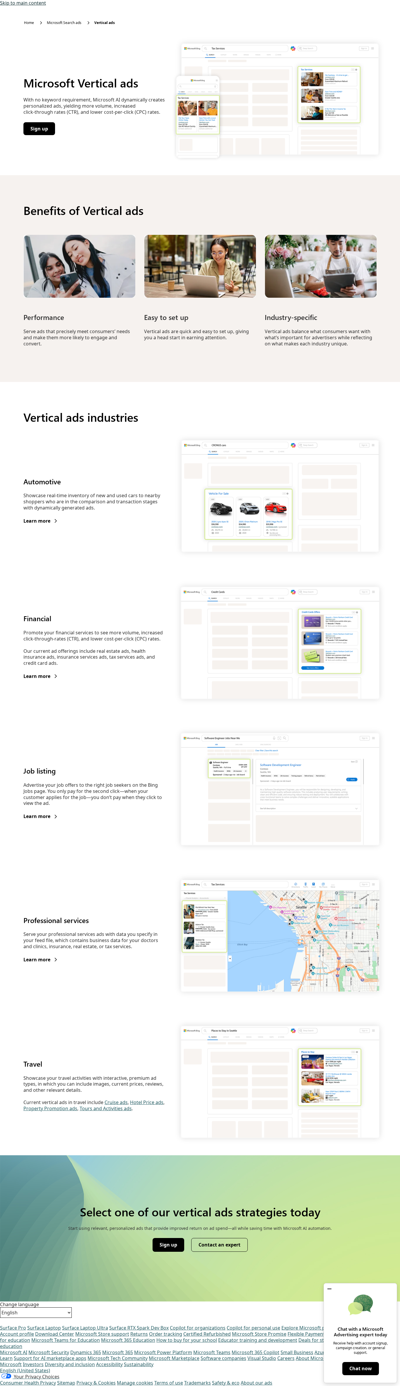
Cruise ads (116, 1102)
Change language (19, 1304)
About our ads (256, 1383)
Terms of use (168, 1383)
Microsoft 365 (117, 1352)
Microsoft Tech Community (118, 1358)
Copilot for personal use (253, 1328)
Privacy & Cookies (96, 1383)
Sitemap (66, 1383)
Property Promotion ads (50, 1108)
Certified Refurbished (207, 1334)
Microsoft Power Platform (163, 1352)
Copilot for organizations (197, 1328)
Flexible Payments (307, 1334)
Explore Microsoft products (311, 1328)
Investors (33, 1364)
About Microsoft (314, 1358)
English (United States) (25, 1370)
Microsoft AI (13, 1352)
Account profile (17, 1334)
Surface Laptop (44, 1328)
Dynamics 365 (85, 1352)
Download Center (54, 1334)
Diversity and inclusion (70, 1364)
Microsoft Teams (211, 1352)
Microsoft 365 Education (128, 1340)
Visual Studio (261, 1358)
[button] (329, 1289)
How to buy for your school (186, 1340)
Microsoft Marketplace (174, 1358)
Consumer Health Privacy (28, 1383)
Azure (320, 1352)
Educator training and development (257, 1340)
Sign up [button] (42, 130)
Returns (139, 1334)
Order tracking (165, 1334)
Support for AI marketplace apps (50, 1358)
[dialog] (360, 1333)
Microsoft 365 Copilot (255, 1352)
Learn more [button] (40, 521)
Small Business (297, 1352)
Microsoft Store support (102, 1334)
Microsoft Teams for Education (65, 1340)
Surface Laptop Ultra (85, 1328)
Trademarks (197, 1383)
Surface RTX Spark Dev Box (139, 1328)
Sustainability (138, 1364)
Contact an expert (219, 1245)
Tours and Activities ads (106, 1108)
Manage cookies (135, 1383)
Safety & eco (226, 1383)
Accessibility (109, 1364)
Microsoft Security (48, 1352)
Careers (286, 1358)
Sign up (171, 1246)
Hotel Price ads (146, 1102)
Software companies (223, 1358)
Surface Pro (13, 1328)
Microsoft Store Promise (259, 1334)
